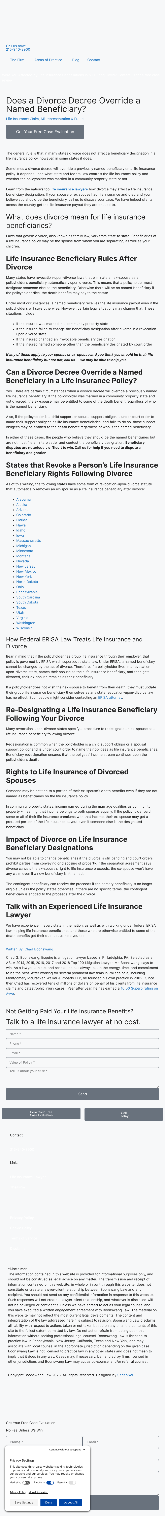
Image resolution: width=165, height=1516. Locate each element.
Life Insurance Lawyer (28, 1177)
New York (24, 577)
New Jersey (25, 566)
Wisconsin (24, 628)
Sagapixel (125, 1375)
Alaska (21, 505)
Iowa (20, 536)
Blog (75, 60)
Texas (21, 608)
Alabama (23, 499)
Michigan (23, 546)
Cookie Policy (21, 1228)
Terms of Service (23, 1238)
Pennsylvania (27, 592)
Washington (25, 623)
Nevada (22, 561)
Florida (21, 520)
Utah (20, 613)
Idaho (20, 530)
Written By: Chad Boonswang (29, 949)
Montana (23, 556)
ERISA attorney (110, 697)
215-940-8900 (22, 1149)
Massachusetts (28, 541)
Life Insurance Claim (22, 119)
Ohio (20, 587)
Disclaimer (18, 1249)
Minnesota (24, 551)
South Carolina (28, 597)
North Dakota (27, 582)
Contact (93, 60)
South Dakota (27, 602)
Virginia (22, 618)
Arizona (22, 510)
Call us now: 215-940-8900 (18, 47)
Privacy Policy (22, 1218)
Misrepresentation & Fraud (62, 119)
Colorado (23, 515)
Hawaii (21, 525)
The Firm (17, 60)
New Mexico (26, 571)
